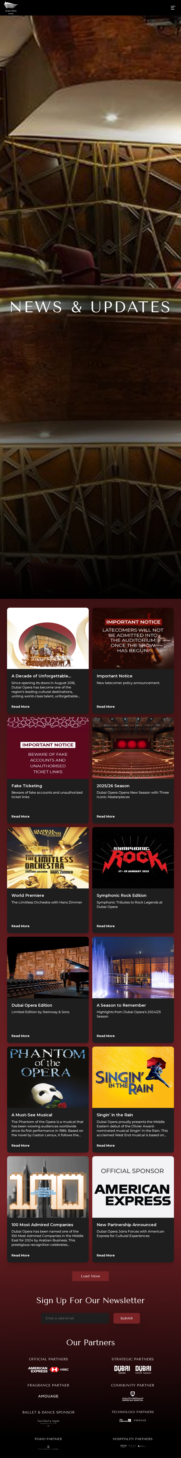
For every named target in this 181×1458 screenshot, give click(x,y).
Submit (127, 1318)
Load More (90, 1276)
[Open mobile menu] (173, 7)
